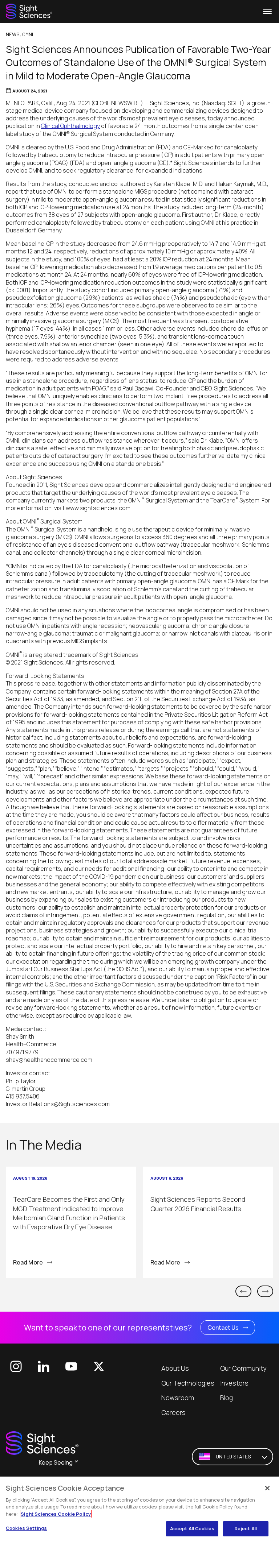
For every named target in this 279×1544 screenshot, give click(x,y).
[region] (139, 1510)
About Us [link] (175, 1368)
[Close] (267, 1488)
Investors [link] (234, 1383)
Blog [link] (226, 1397)
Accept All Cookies (192, 1528)
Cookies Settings (26, 1528)
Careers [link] (173, 1412)
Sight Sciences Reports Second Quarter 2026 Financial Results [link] (197, 1204)
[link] (29, 11)
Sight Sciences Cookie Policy (56, 1514)
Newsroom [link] (177, 1397)
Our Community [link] (243, 1368)
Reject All (246, 1528)
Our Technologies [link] (187, 1383)
